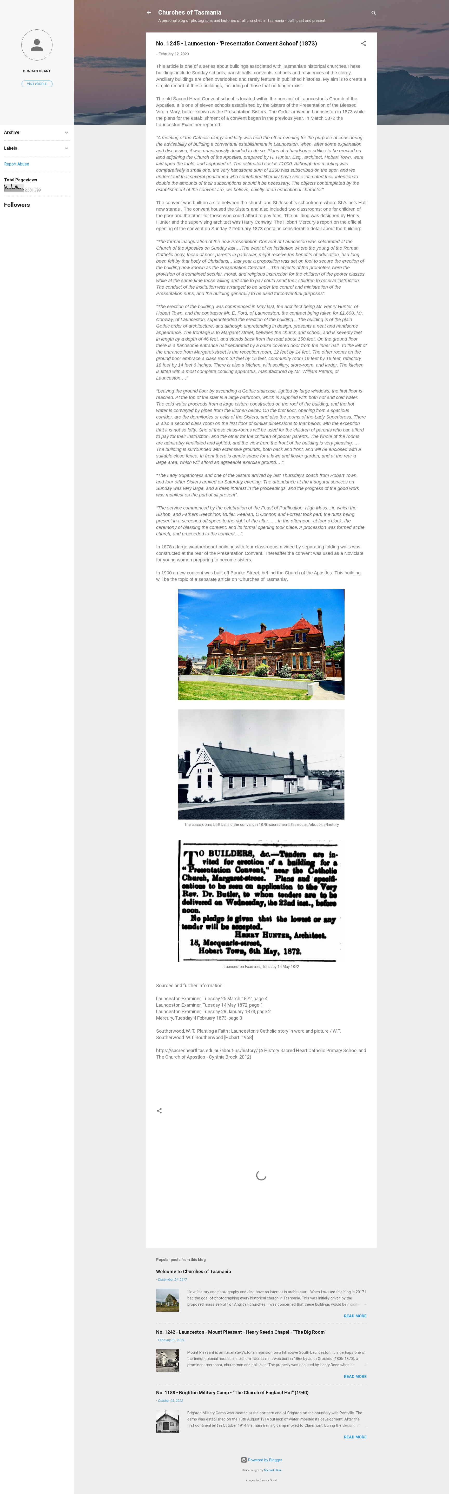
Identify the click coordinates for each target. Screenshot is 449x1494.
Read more (355, 1316)
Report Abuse (16, 164)
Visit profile (37, 84)
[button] (363, 44)
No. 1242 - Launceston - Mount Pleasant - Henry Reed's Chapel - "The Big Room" (241, 1332)
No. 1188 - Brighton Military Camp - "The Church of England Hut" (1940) (232, 1392)
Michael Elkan (273, 1470)
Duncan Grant (37, 71)
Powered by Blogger (264, 1460)
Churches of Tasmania (189, 12)
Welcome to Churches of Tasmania (193, 1271)
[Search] (374, 14)
